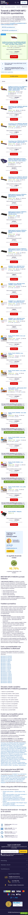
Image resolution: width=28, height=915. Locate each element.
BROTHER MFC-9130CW (6, 672)
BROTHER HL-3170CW (5, 670)
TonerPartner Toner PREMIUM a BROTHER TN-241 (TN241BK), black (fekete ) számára (17, 107)
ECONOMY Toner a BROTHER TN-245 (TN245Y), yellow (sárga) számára (16, 319)
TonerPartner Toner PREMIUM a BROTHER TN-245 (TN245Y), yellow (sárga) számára (17, 177)
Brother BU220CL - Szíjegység (14, 511)
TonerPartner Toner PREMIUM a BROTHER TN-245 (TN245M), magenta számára (17, 142)
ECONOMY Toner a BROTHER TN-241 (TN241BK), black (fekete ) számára (16, 267)
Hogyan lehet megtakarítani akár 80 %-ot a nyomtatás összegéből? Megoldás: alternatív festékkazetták (14, 68)
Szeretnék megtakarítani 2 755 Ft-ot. (15, 407)
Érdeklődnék (10, 551)
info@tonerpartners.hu (11, 548)
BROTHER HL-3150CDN (6, 664)
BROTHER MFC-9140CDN (6, 674)
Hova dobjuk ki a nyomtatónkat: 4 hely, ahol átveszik (14, 805)
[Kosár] (18, 2)
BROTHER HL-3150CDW (6, 665)
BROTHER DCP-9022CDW (6, 660)
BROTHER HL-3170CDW (6, 668)
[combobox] (12, 81)
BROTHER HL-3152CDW (6, 667)
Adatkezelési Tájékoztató (6, 855)
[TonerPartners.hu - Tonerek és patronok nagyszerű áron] (4, 2)
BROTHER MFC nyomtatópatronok (9, 30)
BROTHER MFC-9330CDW (6, 677)
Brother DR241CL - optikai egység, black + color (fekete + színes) (17, 388)
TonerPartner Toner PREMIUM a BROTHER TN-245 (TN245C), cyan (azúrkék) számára (17, 124)
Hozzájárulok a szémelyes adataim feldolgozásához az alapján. (12, 855)
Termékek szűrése (14, 76)
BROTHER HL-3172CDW (6, 671)
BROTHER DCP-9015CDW (6, 656)
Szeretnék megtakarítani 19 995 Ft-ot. (15, 432)
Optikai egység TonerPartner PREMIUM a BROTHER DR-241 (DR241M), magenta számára (17, 231)
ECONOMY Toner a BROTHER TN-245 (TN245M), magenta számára (16, 284)
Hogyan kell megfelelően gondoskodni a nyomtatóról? (14, 798)
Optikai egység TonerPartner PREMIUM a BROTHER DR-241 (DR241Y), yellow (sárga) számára (17, 250)
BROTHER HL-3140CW (5, 661)
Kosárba (15, 56)
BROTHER (18, 6)
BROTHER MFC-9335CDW (6, 679)
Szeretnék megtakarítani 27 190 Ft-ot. (15, 457)
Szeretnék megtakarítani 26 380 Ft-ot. (15, 506)
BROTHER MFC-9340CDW (6, 681)
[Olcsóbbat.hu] (17, 902)
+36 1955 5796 (9, 545)
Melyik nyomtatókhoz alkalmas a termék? (14, 49)
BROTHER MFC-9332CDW (6, 678)
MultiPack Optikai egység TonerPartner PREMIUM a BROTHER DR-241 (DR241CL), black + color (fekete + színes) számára (17, 159)
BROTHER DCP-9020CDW (6, 659)
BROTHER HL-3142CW (5, 663)
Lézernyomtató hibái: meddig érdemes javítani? (12, 797)
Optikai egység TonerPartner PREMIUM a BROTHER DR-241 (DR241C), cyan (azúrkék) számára (17, 213)
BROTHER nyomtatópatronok (8, 27)
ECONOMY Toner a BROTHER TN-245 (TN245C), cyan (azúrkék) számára (16, 301)
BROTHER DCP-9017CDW (6, 657)
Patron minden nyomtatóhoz (10, 6)
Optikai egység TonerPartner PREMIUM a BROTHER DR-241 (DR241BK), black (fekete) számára (17, 195)
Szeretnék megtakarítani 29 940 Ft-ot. (15, 481)
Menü (25, 2)
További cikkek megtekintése (7, 72)
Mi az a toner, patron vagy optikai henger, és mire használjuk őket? (15, 64)
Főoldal (2, 6)
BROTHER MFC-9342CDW (6, 682)
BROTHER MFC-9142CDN (6, 675)
